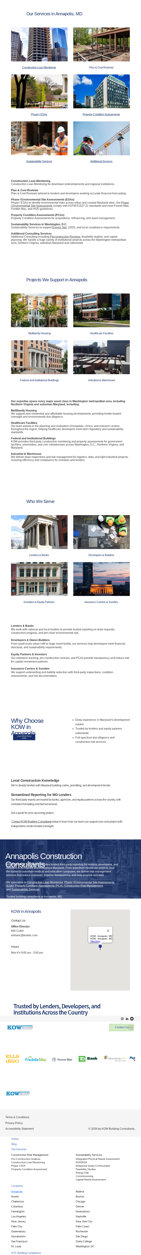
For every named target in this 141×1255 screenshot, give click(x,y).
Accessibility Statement (19, 1128)
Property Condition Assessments (101, 114)
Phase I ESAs (39, 114)
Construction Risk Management (83, 885)
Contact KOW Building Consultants (32, 821)
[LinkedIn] (127, 1018)
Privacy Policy (14, 1123)
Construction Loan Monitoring (45, 882)
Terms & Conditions (17, 1117)
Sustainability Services (25, 889)
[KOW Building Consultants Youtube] (132, 1018)
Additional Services (101, 161)
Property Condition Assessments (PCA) (39, 885)
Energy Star (59, 227)
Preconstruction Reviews (65, 236)
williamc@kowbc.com (24, 935)
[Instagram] (122, 1018)
